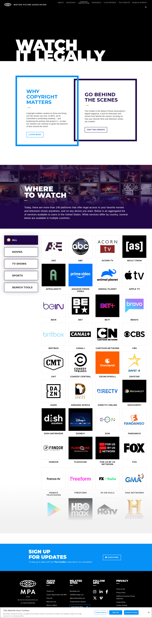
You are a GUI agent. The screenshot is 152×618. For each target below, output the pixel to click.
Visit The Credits (96, 130)
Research (96, 3)
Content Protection (83, 2)
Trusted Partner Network (78, 602)
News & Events (139, 3)
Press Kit (49, 598)
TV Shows (19, 263)
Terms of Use (120, 589)
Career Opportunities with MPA (57, 594)
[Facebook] (107, 592)
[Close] (148, 612)
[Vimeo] (101, 598)
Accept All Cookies (131, 612)
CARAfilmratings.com (77, 594)
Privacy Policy (120, 592)
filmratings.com (75, 591)
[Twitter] (95, 598)
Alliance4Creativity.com (77, 598)
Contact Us (50, 591)
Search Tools (22, 287)
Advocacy (71, 3)
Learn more (35, 134)
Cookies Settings (100, 612)
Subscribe (113, 557)
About (61, 3)
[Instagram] (95, 592)
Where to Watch (52, 605)
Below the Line (51, 602)
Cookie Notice (120, 602)
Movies (17, 251)
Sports (17, 275)
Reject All (116, 612)
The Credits (124, 3)
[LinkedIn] (101, 592)
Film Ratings (110, 3)
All (14, 240)
